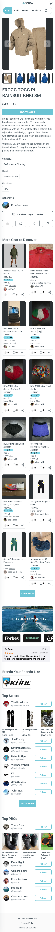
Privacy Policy (27, 923)
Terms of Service (27, 927)
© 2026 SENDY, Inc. (27, 918)
